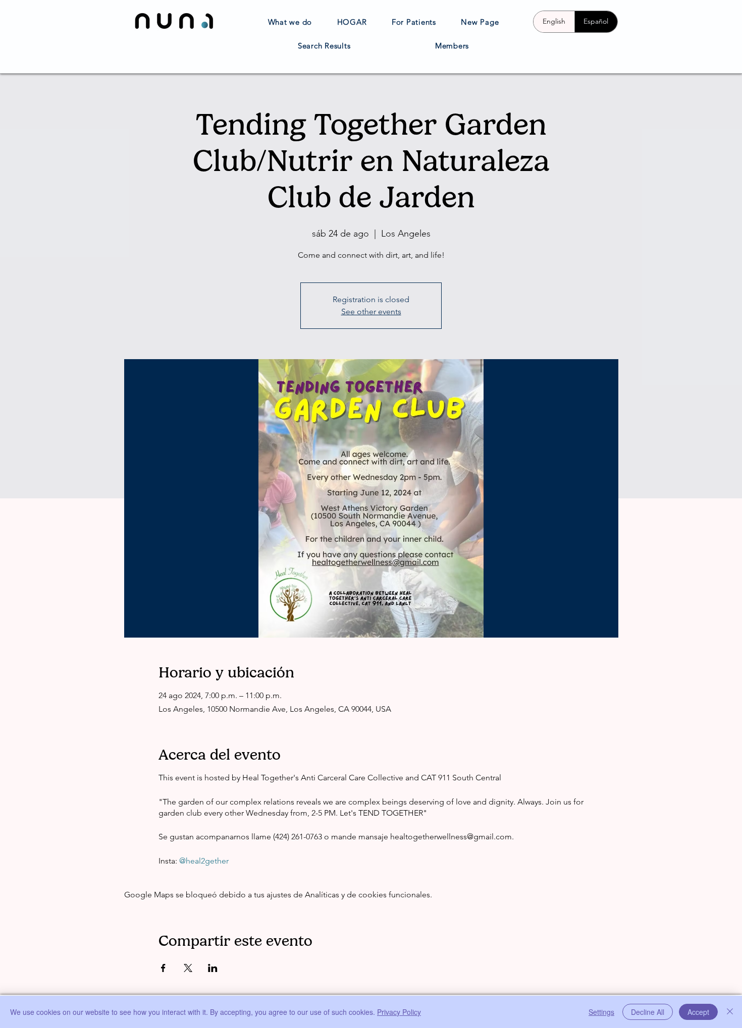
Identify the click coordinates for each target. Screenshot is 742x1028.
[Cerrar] (730, 1012)
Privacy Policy (399, 1012)
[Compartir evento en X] (188, 968)
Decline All (647, 1012)
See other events (371, 311)
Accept (698, 1012)
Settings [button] (601, 1012)
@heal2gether (204, 861)
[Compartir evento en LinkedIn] (213, 968)
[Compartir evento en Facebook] (163, 968)
